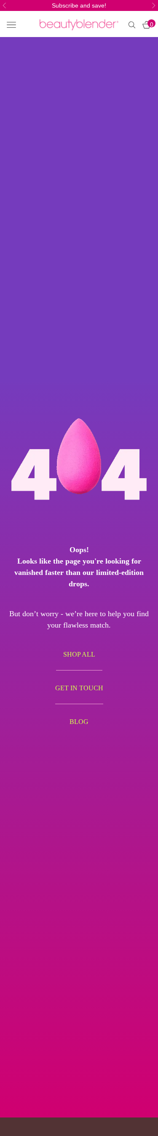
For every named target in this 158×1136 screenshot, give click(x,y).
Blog (79, 721)
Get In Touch (79, 688)
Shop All (79, 654)
